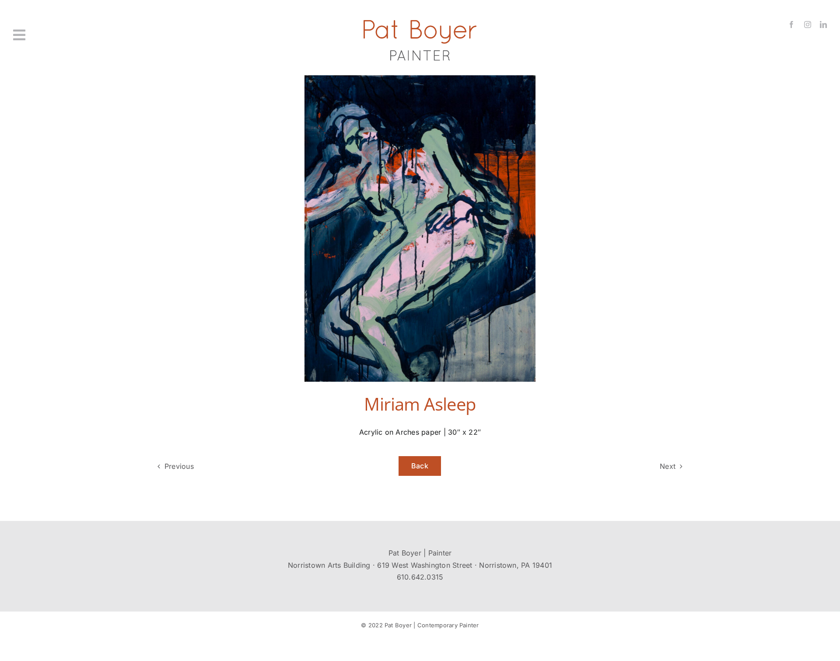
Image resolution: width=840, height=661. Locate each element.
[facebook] (791, 24)
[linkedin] (823, 24)
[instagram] (807, 24)
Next (668, 466)
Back (419, 465)
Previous (179, 466)
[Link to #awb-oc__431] (79, 35)
